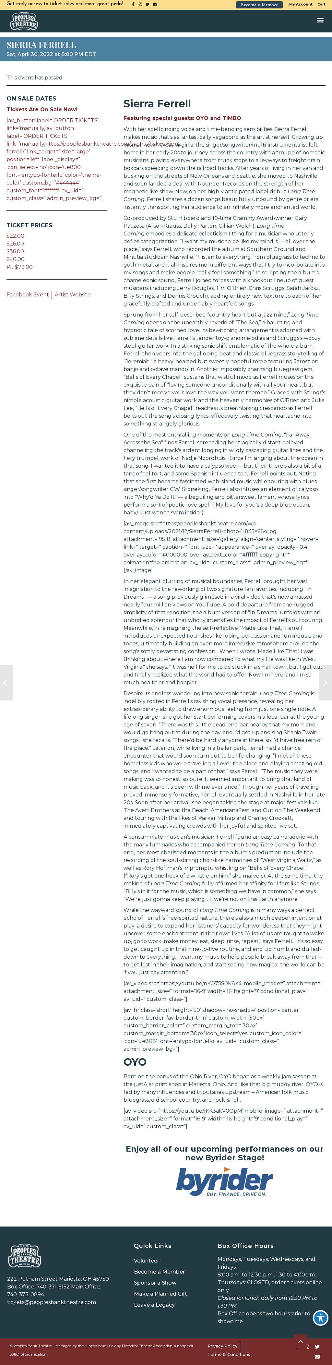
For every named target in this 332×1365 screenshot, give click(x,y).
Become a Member (159, 1272)
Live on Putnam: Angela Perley (6, 682)
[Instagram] (140, 4)
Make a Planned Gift (160, 1294)
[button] (320, 20)
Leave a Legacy (154, 1305)
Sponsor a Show (155, 1283)
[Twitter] (147, 4)
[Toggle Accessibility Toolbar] (320, 1318)
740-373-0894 (25, 1294)
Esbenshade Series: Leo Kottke (325, 682)
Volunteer (146, 1261)
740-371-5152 (53, 1287)
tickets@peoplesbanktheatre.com (51, 1302)
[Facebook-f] (133, 4)
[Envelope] (154, 4)
